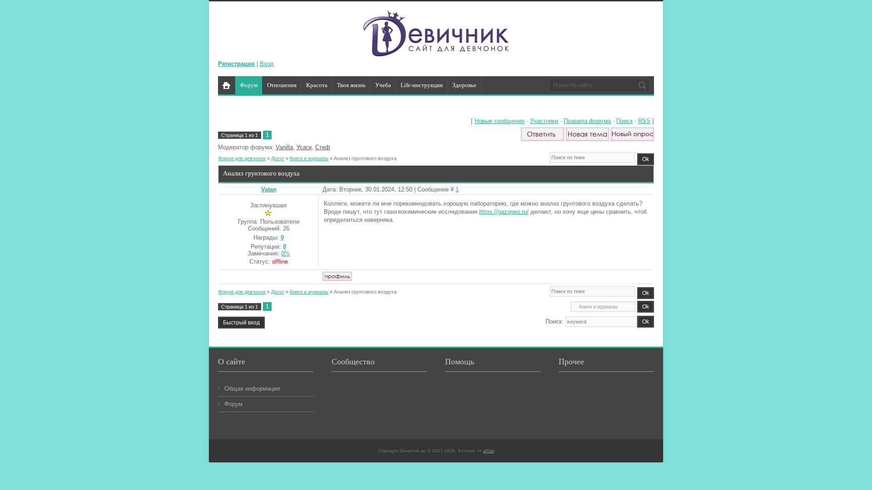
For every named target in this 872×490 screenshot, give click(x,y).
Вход (267, 63)
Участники (544, 121)
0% (285, 253)
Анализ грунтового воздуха (365, 158)
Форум (233, 404)
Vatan (269, 189)
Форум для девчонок (242, 158)
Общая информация (252, 388)
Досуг (277, 158)
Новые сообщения (500, 121)
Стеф (322, 147)
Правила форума (587, 121)
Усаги (304, 147)
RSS (644, 121)
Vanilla (284, 147)
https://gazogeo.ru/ (504, 211)
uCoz (488, 450)
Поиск (624, 121)
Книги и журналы (309, 158)
